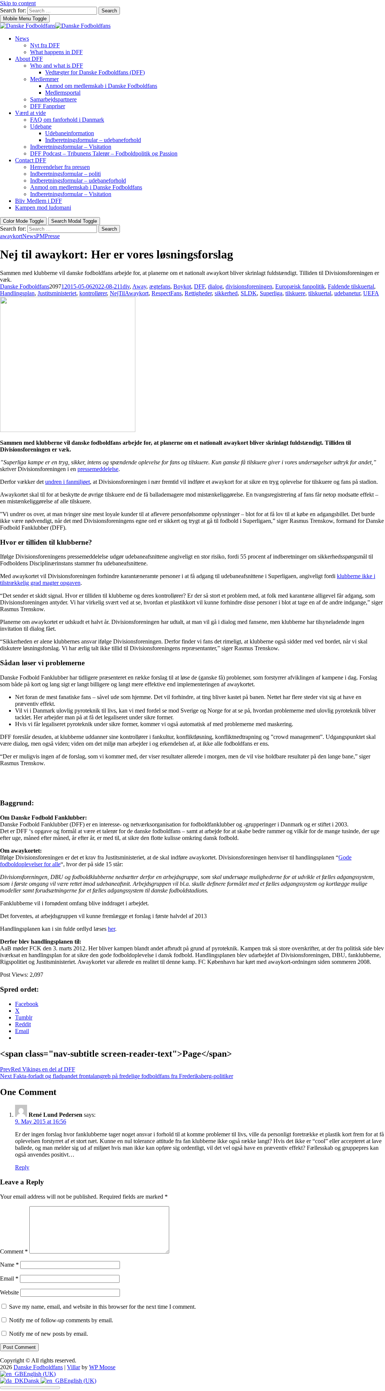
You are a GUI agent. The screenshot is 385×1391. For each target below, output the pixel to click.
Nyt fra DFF (45, 45)
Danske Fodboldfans (24, 286)
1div (125, 286)
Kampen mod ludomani (43, 207)
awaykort (11, 236)
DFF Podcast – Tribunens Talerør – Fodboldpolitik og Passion (103, 153)
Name (9, 1264)
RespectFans (167, 293)
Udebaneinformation (69, 133)
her (111, 929)
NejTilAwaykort (129, 293)
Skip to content (18, 3)
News (22, 38)
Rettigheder (198, 293)
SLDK (249, 293)
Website (9, 1292)
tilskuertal (319, 293)
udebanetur (347, 293)
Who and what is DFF (56, 65)
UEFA (371, 293)
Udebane (41, 126)
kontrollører (93, 293)
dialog (215, 286)
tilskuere (295, 293)
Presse (52, 236)
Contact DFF (30, 160)
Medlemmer (44, 79)
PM (40, 236)
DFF (199, 286)
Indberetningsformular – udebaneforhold (93, 140)
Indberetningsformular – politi (65, 174)
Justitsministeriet (57, 293)
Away (139, 286)
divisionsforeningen (249, 286)
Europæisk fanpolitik (300, 286)
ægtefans (159, 286)
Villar (73, 1367)
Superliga (271, 293)
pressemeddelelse (97, 469)
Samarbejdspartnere (53, 99)
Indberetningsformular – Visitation (70, 146)
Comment (14, 1251)
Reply (22, 1167)
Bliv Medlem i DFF (38, 201)
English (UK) (39, 1374)
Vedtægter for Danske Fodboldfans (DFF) (95, 72)
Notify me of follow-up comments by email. (61, 1320)
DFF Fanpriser (47, 106)
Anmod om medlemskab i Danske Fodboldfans (101, 86)
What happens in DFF (56, 52)
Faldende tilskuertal (351, 286)
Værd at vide (30, 113)
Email (9, 1278)
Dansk (32, 1380)
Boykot (182, 286)
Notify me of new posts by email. (48, 1334)
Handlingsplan (17, 293)
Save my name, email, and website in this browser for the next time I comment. (102, 1306)
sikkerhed (226, 293)
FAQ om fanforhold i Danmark (67, 119)
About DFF (29, 59)
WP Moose (102, 1367)
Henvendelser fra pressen (60, 167)
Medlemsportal (62, 92)
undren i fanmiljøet (67, 482)
